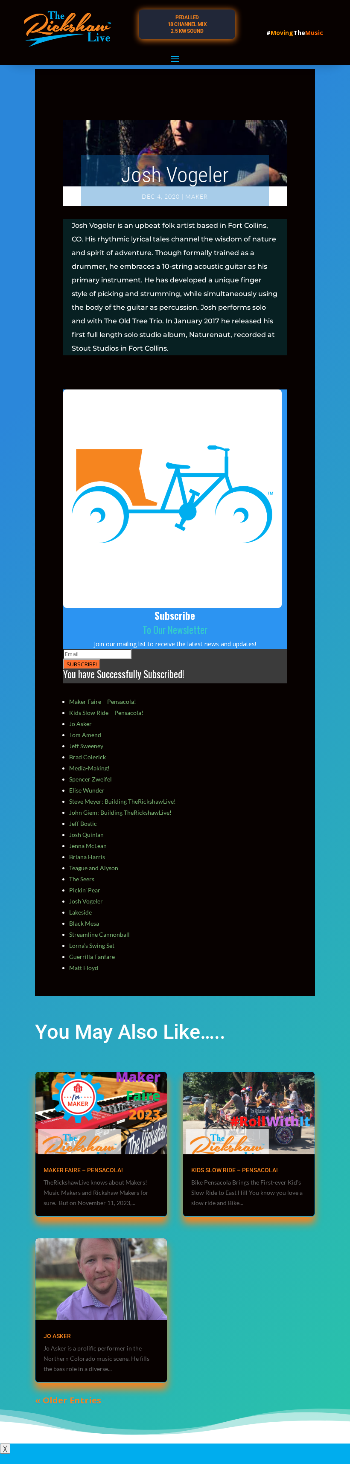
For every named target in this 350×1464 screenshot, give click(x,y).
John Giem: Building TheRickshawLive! (120, 812)
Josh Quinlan (86, 834)
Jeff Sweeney (86, 745)
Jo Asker (80, 723)
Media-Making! (89, 768)
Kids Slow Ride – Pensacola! (106, 712)
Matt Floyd (83, 967)
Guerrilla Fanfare (92, 956)
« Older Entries (68, 1400)
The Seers (81, 879)
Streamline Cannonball (99, 934)
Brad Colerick (87, 757)
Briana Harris (87, 856)
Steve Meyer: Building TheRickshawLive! (122, 801)
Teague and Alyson (93, 867)
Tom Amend (85, 734)
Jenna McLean (88, 845)
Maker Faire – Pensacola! (102, 701)
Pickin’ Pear (84, 890)
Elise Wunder (87, 790)
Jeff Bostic (83, 823)
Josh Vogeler (86, 901)
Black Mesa (84, 923)
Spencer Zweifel (90, 779)
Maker (196, 196)
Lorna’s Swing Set (91, 945)
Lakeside (80, 912)
